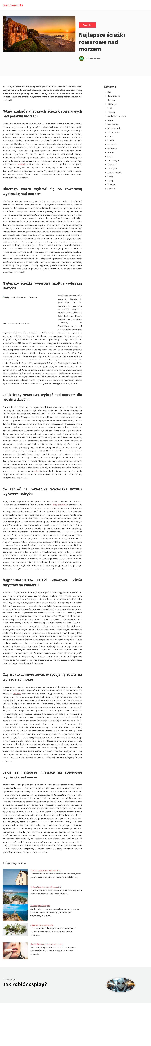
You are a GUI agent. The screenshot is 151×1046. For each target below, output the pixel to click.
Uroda (110, 176)
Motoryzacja (113, 124)
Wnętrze (111, 184)
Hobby (110, 108)
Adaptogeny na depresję (41, 925)
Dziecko (111, 100)
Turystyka (87, 25)
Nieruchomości (114, 128)
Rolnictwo (112, 148)
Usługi (110, 180)
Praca (110, 136)
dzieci (37, 471)
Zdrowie (111, 188)
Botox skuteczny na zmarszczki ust (46, 944)
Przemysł (111, 144)
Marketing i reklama (116, 116)
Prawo (110, 140)
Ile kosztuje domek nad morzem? (45, 887)
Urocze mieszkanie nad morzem (45, 870)
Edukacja (111, 104)
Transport (112, 164)
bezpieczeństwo (60, 504)
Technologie (113, 160)
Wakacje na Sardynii (40, 905)
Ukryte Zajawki (114, 172)
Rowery (17, 693)
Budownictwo (113, 96)
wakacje (22, 164)
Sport (110, 156)
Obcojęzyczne (113, 132)
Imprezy (111, 112)
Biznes (110, 92)
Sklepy (110, 152)
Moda (110, 120)
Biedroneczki (13, 5)
